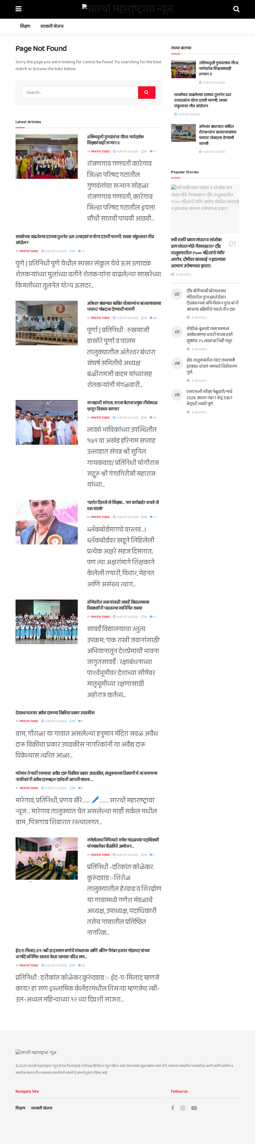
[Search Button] (146, 92)
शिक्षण (25, 26)
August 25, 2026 (127, 151)
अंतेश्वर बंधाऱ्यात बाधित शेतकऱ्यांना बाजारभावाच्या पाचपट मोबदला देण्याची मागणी (124, 306)
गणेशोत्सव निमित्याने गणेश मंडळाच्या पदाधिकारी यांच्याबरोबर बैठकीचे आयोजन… (123, 843)
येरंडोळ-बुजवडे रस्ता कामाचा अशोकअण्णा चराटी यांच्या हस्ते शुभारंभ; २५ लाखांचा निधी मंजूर (210, 334)
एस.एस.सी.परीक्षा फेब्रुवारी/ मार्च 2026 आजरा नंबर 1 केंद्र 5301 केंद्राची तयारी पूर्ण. (209, 397)
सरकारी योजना (51, 26)
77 (154, 517)
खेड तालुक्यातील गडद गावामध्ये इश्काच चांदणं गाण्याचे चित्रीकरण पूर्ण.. (212, 366)
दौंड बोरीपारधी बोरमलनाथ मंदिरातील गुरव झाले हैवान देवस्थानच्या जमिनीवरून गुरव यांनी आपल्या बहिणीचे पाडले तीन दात (213, 300)
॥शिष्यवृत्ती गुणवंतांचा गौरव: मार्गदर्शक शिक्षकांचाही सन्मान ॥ (115, 140)
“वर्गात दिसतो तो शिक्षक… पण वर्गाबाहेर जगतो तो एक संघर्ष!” (123, 505)
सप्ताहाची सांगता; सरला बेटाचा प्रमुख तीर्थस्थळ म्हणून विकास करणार (122, 406)
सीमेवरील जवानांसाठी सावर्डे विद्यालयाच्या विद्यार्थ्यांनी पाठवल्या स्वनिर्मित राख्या (118, 605)
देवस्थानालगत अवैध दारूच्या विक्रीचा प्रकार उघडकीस (55, 713)
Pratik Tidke (100, 151)
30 (83, 965)
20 (154, 417)
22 (83, 251)
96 (154, 317)
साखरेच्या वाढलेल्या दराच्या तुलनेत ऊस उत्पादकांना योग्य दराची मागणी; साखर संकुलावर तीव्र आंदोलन (85, 240)
